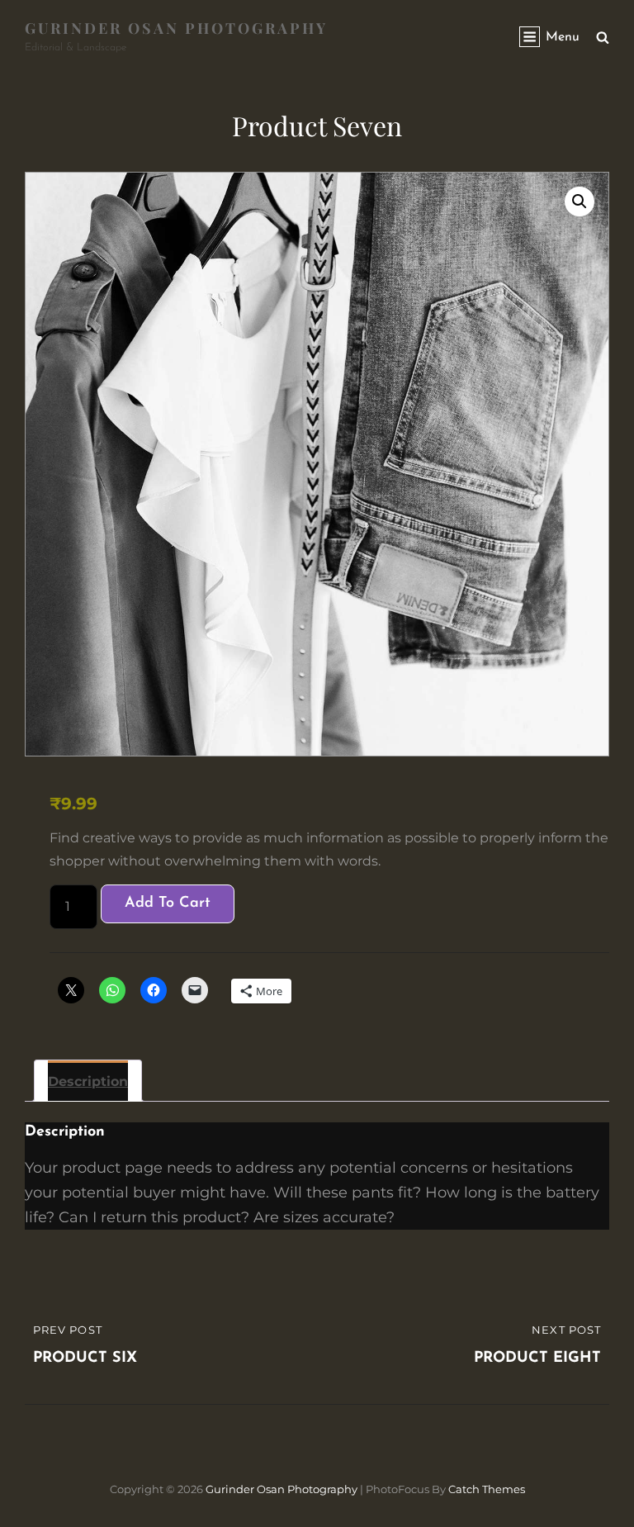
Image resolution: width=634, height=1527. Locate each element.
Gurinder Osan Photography (176, 28)
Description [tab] (88, 1081)
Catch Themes (486, 1489)
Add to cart (168, 903)
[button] (579, 201)
